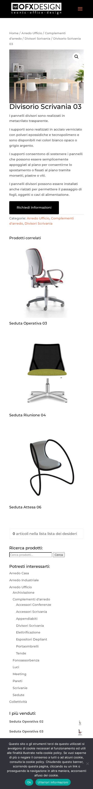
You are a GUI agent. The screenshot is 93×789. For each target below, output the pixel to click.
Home (14, 33)
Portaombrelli (27, 646)
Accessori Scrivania (31, 612)
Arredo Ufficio (31, 33)
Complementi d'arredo (31, 599)
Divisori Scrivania (37, 38)
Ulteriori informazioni (53, 782)
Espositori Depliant (31, 639)
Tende (21, 653)
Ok (29, 782)
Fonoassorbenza (26, 660)
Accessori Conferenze (33, 605)
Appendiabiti (26, 619)
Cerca (59, 555)
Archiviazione (24, 593)
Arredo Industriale (24, 580)
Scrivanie (20, 688)
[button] (76, 57)
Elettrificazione (28, 632)
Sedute (18, 695)
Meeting (19, 674)
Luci (16, 667)
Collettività (18, 702)
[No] (87, 763)
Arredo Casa (19, 573)
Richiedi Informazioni (34, 207)
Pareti (17, 681)
